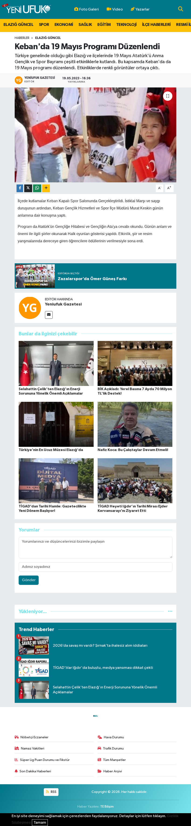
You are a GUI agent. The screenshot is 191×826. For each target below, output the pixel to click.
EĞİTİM (104, 25)
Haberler (22, 38)
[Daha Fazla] (46, 188)
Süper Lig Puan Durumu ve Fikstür (45, 760)
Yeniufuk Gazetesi (63, 304)
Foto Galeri (89, 9)
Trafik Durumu (113, 748)
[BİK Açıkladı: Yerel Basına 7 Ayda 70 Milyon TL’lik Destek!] (135, 363)
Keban (52, 201)
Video (117, 9)
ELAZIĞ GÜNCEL (18, 25)
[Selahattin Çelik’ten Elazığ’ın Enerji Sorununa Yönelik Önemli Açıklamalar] (56, 363)
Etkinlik (124, 234)
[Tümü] (170, 612)
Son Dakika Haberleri (35, 771)
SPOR (44, 25)
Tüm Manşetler (114, 760)
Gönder (29, 580)
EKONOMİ (64, 25)
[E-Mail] (49, 315)
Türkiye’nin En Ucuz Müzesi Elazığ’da (51, 450)
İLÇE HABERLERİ (156, 25)
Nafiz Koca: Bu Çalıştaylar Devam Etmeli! (133, 450)
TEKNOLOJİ (126, 25)
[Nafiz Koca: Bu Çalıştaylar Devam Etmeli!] (135, 424)
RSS (53, 792)
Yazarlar (143, 9)
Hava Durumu (114, 737)
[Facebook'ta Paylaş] (20, 188)
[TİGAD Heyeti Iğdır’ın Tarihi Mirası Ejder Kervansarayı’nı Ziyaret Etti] (135, 480)
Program (25, 227)
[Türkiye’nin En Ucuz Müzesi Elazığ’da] (56, 424)
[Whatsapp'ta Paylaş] (37, 188)
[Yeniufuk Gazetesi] (30, 308)
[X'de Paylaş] (28, 188)
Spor (74, 201)
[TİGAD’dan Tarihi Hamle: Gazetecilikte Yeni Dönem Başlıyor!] (56, 480)
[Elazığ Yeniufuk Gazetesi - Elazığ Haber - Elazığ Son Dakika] (26, 9)
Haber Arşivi (112, 771)
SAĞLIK (85, 25)
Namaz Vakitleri (32, 748)
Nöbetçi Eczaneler (34, 737)
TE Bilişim (107, 806)
